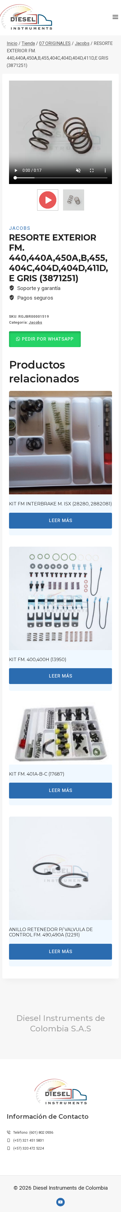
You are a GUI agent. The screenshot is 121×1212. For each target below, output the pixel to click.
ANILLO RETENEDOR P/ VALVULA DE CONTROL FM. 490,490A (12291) (51, 932)
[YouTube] (60, 1202)
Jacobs (19, 228)
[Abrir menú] (115, 17)
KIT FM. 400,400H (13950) (37, 659)
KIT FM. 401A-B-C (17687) (36, 774)
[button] (60, 339)
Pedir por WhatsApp (48, 339)
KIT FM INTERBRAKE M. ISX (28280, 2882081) (60, 504)
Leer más (60, 520)
